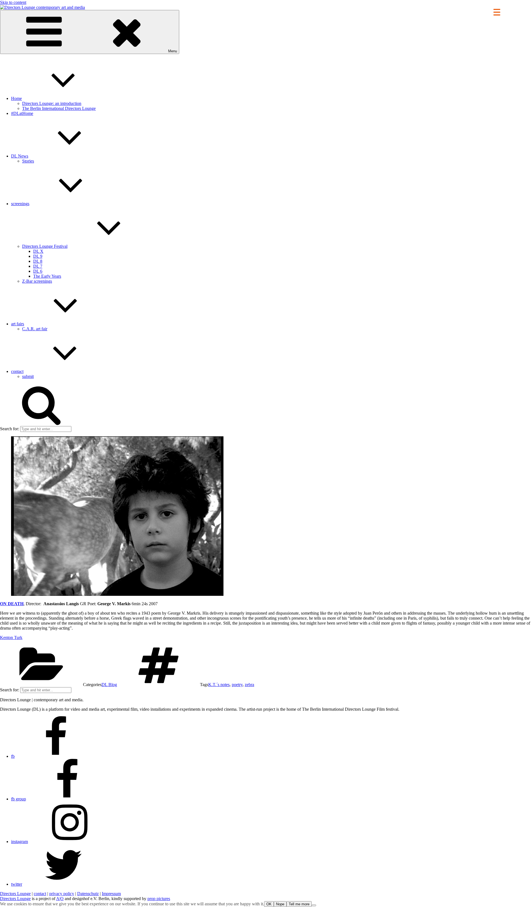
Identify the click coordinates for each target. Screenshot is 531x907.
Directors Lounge (15, 893)
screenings (20, 203)
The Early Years (47, 276)
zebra (249, 684)
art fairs (17, 323)
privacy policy (61, 893)
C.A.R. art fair (34, 328)
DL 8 (37, 261)
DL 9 (37, 256)
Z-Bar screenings (37, 281)
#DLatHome (22, 113)
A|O (60, 898)
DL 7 (37, 266)
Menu (172, 51)
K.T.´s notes (219, 684)
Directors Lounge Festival (44, 246)
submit (28, 376)
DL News (19, 156)
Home (16, 98)
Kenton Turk (11, 637)
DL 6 (37, 271)
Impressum (111, 893)
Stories (28, 161)
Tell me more (299, 904)
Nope (280, 904)
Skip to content (13, 2)
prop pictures (158, 898)
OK (269, 904)
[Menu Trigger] (496, 11)
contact (17, 371)
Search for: (9, 428)
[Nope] (314, 905)
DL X (38, 251)
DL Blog (109, 684)
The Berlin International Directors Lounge (59, 108)
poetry (237, 684)
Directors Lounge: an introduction (51, 103)
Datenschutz (88, 893)
